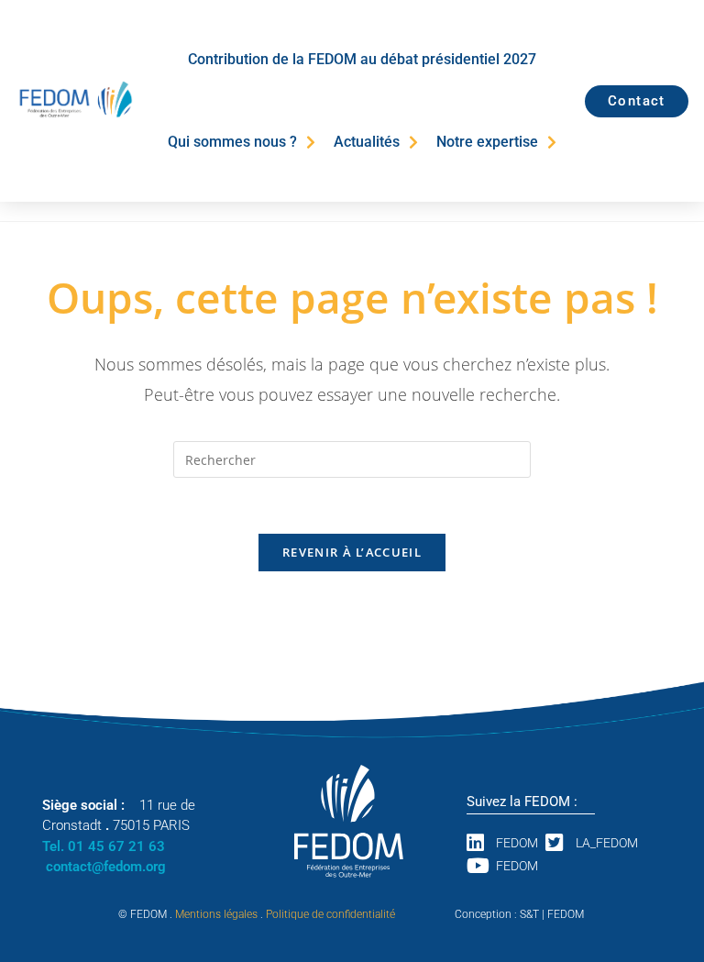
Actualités (367, 141)
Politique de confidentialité (330, 914)
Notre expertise (487, 141)
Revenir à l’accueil (352, 552)
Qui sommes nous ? (232, 141)
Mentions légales (216, 914)
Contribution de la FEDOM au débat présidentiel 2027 (362, 59)
